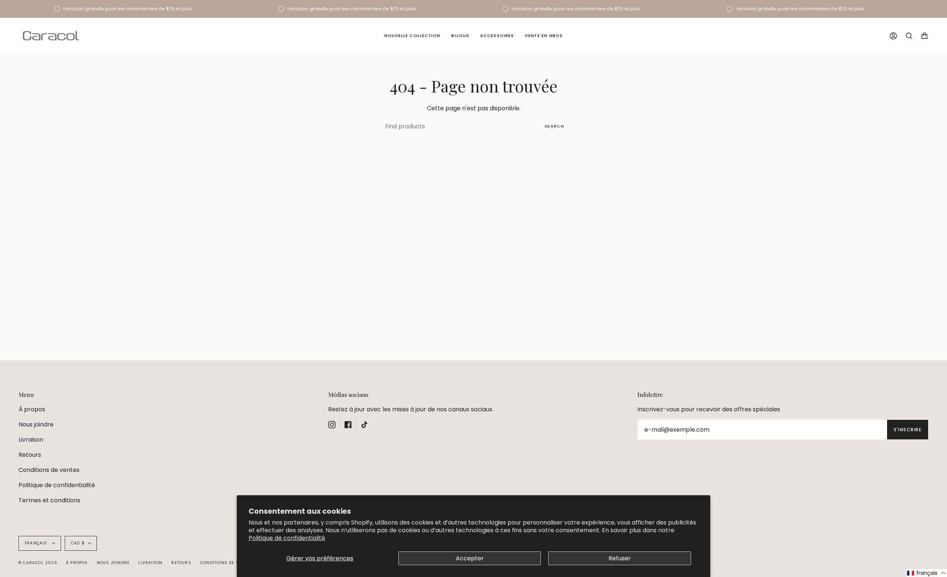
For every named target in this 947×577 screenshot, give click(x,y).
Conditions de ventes (49, 470)
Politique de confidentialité (287, 538)
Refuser (620, 558)
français (37, 543)
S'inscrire (907, 429)
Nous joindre (36, 424)
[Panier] (924, 36)
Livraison (30, 439)
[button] (926, 573)
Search (554, 126)
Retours (29, 455)
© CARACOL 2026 (37, 563)
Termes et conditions (49, 500)
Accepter (470, 558)
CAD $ (78, 543)
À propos (31, 409)
